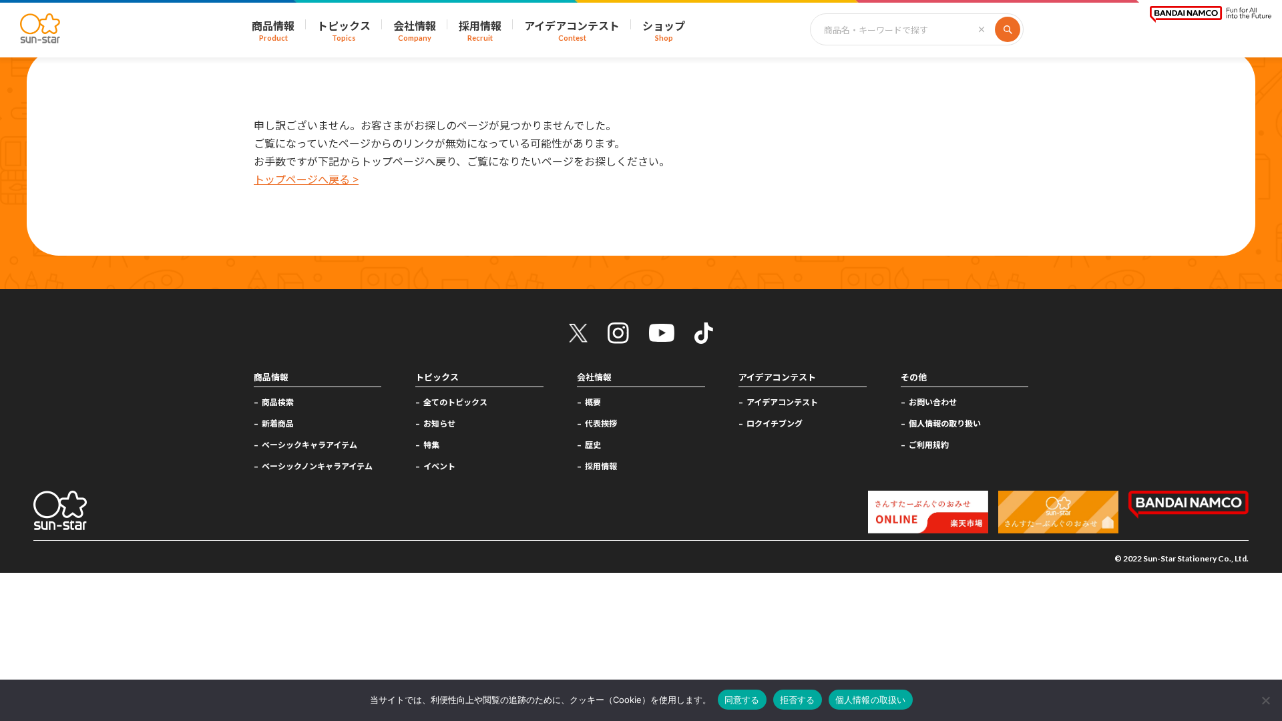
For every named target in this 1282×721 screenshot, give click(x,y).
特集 (431, 444)
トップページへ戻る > (306, 179)
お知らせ (439, 423)
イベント (439, 465)
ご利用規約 (929, 444)
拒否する (797, 699)
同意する (742, 699)
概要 (593, 401)
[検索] (1007, 29)
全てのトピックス (455, 401)
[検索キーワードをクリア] (982, 29)
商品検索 (278, 401)
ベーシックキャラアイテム (309, 444)
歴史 (593, 444)
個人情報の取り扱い (945, 423)
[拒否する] (1265, 700)
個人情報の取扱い (870, 699)
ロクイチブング (774, 423)
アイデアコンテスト (782, 401)
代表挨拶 (601, 423)
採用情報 (601, 465)
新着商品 (278, 423)
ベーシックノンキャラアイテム (317, 465)
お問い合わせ (933, 401)
